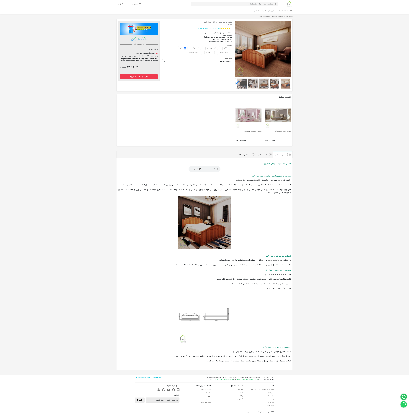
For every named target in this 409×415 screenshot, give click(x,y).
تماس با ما (254, 11)
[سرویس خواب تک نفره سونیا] (248, 115)
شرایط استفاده (270, 396)
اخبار (241, 393)
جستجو (240, 389)
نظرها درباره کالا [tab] (244, 155)
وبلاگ (263, 11)
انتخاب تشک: (228, 58)
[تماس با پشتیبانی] (403, 404)
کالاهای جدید (239, 399)
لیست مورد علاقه (206, 402)
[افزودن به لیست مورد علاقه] (288, 23)
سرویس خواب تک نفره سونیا (252, 131)
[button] (237, 83)
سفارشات (208, 393)
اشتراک (139, 400)
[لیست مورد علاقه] (127, 4)
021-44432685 (157, 377)
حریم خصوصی (270, 393)
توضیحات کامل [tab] (280, 155)
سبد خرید (208, 399)
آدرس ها (208, 396)
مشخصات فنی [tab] (263, 155)
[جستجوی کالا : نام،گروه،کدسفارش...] (275, 4)
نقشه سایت (270, 405)
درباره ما (272, 399)
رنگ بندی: (229, 45)
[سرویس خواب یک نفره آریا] (278, 115)
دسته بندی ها (286, 11)
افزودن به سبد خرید (139, 76)
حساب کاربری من (273, 11)
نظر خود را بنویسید (203, 29)
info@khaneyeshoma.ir (142, 377)
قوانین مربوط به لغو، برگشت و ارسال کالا (262, 389)
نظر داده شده (216, 29)
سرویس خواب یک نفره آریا (283, 131)
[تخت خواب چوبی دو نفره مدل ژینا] (263, 49)
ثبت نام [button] (136, 5)
